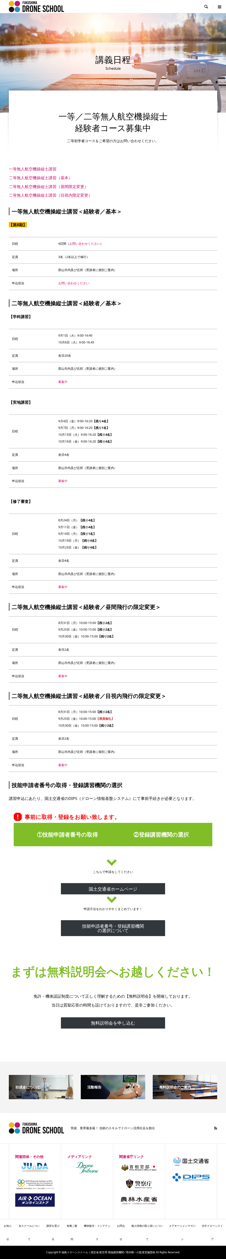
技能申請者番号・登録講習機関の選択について (113, 928)
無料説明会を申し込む (113, 1023)
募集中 (63, 382)
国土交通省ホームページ (113, 889)
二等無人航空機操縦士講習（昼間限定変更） (48, 186)
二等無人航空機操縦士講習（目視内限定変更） (50, 195)
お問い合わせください (84, 243)
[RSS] (215, 1128)
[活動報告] (113, 1097)
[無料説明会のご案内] (185, 1097)
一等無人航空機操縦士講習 (32, 169)
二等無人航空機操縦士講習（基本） (40, 177)
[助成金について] (41, 1097)
